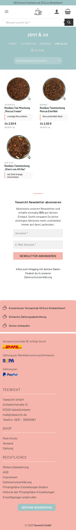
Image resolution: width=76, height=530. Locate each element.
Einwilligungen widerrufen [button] (19, 497)
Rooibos (45, 43)
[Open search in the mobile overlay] (38, 22)
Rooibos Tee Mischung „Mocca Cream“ (17, 109)
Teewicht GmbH (13, 399)
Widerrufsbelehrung (16, 467)
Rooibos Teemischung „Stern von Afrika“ (17, 167)
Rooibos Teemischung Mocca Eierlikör (52, 109)
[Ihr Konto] (56, 12)
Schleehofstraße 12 (15, 404)
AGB (5, 472)
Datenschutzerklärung (38, 277)
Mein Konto (10, 438)
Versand (8, 443)
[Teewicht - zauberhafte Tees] (38, 11)
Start (13, 43)
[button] (6, 11)
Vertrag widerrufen (36, 507)
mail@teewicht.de (15, 415)
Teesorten (28, 43)
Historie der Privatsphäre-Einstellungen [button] (28, 492)
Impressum (10, 477)
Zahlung (8, 448)
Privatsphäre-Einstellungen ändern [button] (25, 487)
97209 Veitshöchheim (17, 410)
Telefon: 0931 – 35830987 (19, 420)
